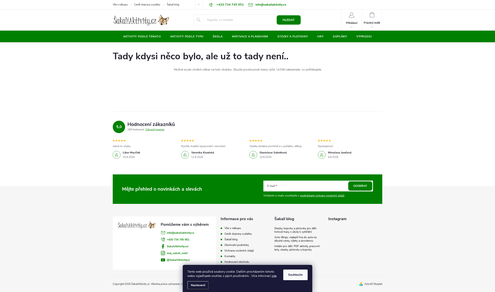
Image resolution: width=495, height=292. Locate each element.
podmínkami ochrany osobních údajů (322, 195)
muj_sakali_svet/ (177, 253)
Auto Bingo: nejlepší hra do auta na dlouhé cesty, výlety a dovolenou (295, 239)
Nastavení (198, 285)
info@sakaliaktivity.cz (180, 233)
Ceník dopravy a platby (147, 4)
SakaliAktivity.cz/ (177, 246)
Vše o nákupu (120, 4)
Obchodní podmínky (236, 245)
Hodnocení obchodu (236, 262)
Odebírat (360, 186)
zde (274, 276)
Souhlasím (295, 275)
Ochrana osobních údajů (239, 250)
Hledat (288, 20)
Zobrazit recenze (154, 129)
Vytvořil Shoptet (373, 284)
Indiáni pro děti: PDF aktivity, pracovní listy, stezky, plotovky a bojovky (297, 248)
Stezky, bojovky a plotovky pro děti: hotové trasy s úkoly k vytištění (295, 230)
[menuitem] (142, 37)
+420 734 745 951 (178, 239)
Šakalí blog (173, 4)
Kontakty (229, 256)
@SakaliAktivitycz (178, 260)
